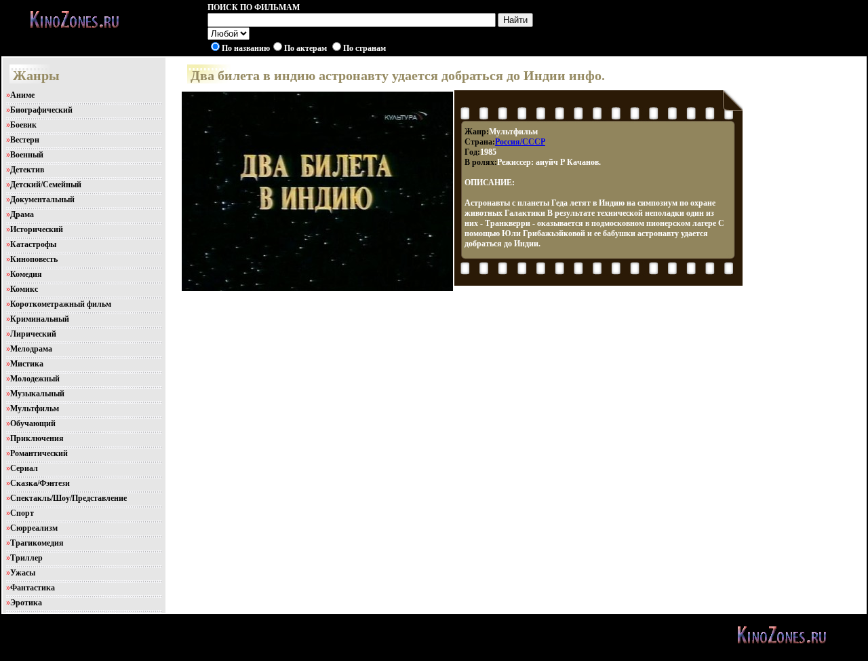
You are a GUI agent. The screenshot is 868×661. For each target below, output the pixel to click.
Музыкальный (37, 393)
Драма (22, 214)
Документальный (42, 199)
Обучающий (33, 423)
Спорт (22, 513)
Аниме (22, 95)
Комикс (24, 289)
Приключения (37, 438)
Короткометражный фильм (60, 304)
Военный (26, 154)
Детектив (27, 169)
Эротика (26, 602)
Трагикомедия (37, 543)
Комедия (26, 274)
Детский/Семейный (45, 184)
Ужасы (22, 573)
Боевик (23, 125)
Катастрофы (33, 244)
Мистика (26, 364)
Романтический (39, 453)
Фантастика (32, 587)
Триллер (26, 558)
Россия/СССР (520, 142)
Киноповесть (34, 259)
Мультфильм (34, 408)
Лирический (33, 334)
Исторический (36, 229)
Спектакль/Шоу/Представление (68, 498)
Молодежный (35, 378)
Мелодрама (31, 349)
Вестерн (24, 140)
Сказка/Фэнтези (40, 483)
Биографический (41, 110)
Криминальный (39, 319)
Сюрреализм (34, 528)
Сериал (24, 468)
